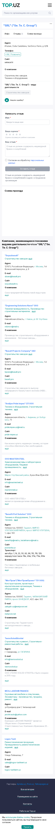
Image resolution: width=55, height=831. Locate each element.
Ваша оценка (12, 131)
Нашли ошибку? (17, 100)
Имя (8, 118)
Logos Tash (10, 739)
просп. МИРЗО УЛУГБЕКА (37, 530)
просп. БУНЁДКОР (20, 599)
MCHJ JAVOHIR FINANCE (17, 691)
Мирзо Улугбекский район (17, 475)
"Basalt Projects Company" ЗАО (20, 351)
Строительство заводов (17, 92)
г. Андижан (31, 417)
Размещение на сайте (27, 796)
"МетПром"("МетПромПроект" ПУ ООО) (24, 580)
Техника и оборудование (17, 407)
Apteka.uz (21, 784)
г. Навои (28, 319)
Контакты (27, 804)
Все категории (27, 789)
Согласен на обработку (26, 161)
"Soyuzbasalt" (12, 255)
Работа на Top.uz (27, 811)
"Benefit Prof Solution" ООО (18, 514)
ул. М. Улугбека (40, 319)
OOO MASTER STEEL (14, 459)
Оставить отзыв (27, 169)
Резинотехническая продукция (19, 742)
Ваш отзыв (11, 142)
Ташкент (27, 528)
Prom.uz (30, 784)
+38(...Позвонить (12, 54)
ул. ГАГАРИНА (24, 652)
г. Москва (38, 266)
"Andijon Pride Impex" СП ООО (19, 403)
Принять (28, 827)
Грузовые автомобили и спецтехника (22, 694)
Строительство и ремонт (17, 641)
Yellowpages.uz (41, 784)
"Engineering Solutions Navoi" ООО (21, 305)
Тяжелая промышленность (18, 309)
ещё (30, 259)
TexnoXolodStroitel (14, 638)
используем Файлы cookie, (18, 817)
